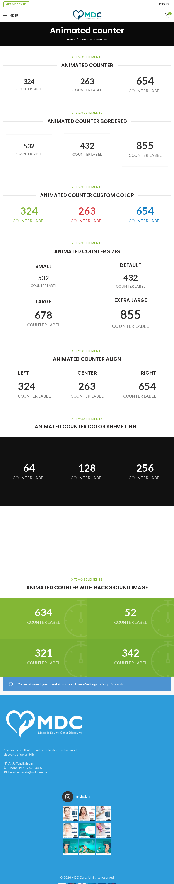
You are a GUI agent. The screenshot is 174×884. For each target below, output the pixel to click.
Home (71, 39)
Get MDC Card (16, 4)
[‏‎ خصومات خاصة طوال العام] (70, 813)
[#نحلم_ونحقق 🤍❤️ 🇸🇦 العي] (70, 847)
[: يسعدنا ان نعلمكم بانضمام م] (86, 830)
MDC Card (79, 877)
